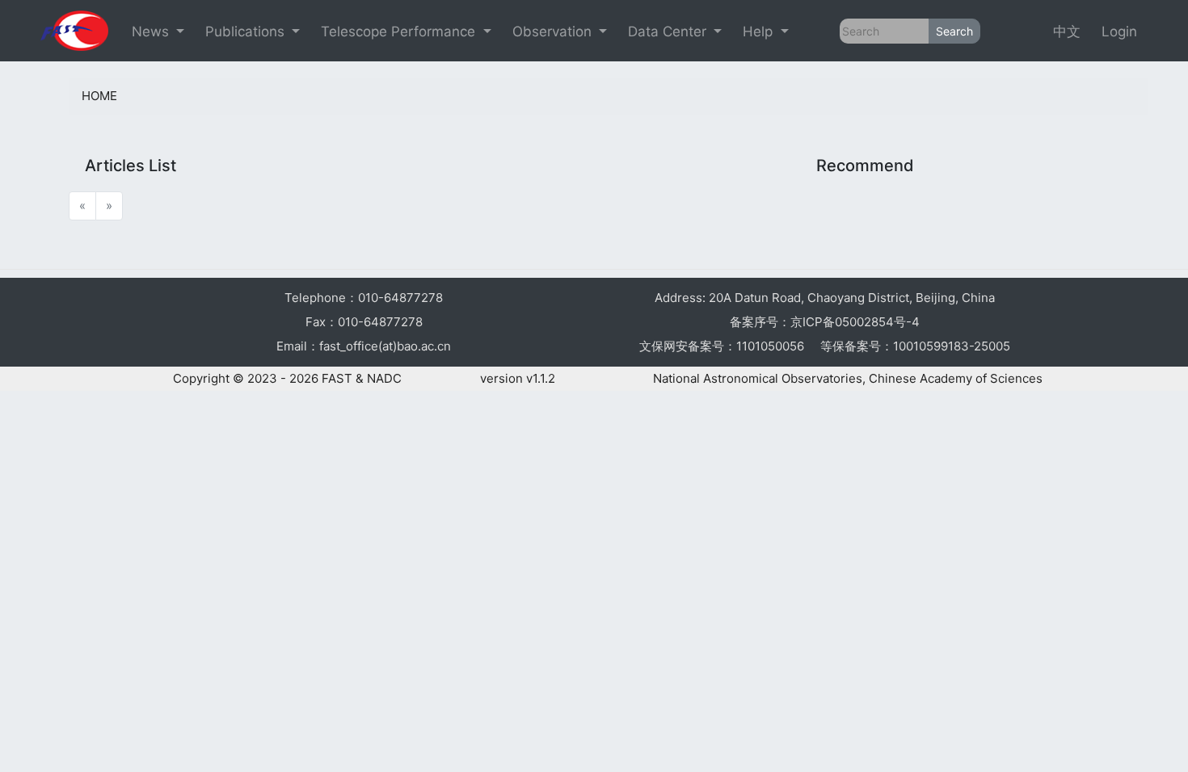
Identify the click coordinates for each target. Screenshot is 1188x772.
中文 (1067, 31)
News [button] (152, 31)
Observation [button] (554, 31)
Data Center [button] (669, 31)
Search (954, 31)
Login (1119, 31)
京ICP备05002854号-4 (855, 321)
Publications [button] (247, 31)
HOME (99, 95)
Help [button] (760, 31)
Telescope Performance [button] (400, 31)
